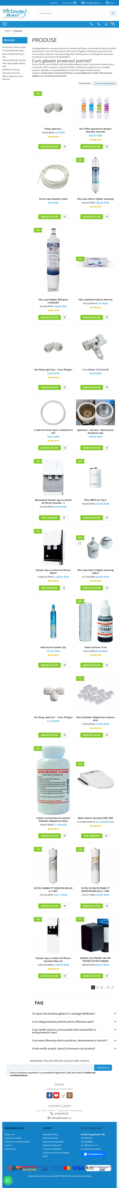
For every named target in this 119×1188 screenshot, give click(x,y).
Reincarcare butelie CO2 (53, 647)
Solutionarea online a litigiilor (56, 1152)
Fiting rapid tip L (53, 128)
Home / (9, 30)
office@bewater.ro (92, 3)
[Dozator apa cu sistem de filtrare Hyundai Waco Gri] (53, 935)
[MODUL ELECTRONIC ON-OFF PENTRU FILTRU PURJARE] (95, 935)
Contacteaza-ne (95, 1154)
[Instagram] (69, 1095)
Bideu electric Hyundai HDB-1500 (95, 818)
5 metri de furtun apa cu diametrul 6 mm (53, 431)
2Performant (10, 1149)
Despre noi (10, 1134)
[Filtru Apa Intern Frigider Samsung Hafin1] (95, 547)
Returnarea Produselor (53, 1141)
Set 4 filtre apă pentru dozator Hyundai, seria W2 (95, 130)
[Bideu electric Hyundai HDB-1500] (95, 780)
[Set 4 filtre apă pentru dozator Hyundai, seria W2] (95, 108)
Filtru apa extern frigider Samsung (95, 198)
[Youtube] (56, 1095)
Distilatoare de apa (11, 69)
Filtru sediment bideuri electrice (95, 299)
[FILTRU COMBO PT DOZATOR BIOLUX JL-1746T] (53, 865)
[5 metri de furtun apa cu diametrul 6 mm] (53, 412)
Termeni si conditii (13, 1138)
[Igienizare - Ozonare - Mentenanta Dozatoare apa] (95, 412)
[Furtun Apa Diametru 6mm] (53, 176)
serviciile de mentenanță (55, 75)
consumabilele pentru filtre (86, 73)
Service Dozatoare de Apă (14, 60)
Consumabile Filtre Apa (13, 50)
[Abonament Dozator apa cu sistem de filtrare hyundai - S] (53, 477)
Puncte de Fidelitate (52, 1149)
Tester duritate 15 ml (95, 647)
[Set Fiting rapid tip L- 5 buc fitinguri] (53, 347)
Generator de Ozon (11, 73)
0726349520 (61, 1113)
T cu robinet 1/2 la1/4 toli (95, 369)
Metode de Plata (50, 1134)
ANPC (45, 1156)
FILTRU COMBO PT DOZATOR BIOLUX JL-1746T (53, 890)
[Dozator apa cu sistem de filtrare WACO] (53, 547)
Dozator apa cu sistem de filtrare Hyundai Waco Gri (53, 959)
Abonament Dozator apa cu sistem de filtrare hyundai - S (53, 501)
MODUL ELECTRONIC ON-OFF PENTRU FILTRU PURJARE (95, 959)
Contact (8, 1145)
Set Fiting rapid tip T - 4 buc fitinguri (53, 717)
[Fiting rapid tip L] (53, 108)
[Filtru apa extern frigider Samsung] (95, 176)
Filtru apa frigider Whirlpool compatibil (53, 301)
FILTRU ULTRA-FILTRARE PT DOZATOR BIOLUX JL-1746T (95, 890)
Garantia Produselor (52, 1145)
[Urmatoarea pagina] (112, 987)
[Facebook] (49, 1095)
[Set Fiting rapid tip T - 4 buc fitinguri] (53, 694)
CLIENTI (47, 1128)
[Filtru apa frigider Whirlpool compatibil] (53, 262)
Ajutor (111, 3)
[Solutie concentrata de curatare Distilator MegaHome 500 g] (53, 780)
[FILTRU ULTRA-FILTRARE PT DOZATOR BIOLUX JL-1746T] (95, 865)
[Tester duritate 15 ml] (95, 621)
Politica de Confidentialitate (17, 1141)
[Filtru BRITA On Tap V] (95, 477)
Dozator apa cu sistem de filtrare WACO (53, 571)
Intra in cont (68, 3)
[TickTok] (63, 1095)
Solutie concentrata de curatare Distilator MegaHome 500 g (53, 819)
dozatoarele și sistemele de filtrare (57, 73)
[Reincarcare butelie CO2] (53, 621)
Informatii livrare (50, 1138)
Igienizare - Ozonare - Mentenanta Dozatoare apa (95, 431)
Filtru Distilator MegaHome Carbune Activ (95, 719)
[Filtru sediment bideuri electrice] (95, 262)
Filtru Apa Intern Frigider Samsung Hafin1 (95, 571)
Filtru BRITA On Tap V (95, 499)
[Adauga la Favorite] (64, 146)
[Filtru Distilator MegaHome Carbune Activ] (95, 694)
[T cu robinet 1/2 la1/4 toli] (95, 347)
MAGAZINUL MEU (14, 1128)
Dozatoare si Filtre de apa (14, 47)
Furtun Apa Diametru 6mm (53, 198)
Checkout (54, 3)
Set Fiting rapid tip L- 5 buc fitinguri (53, 369)
